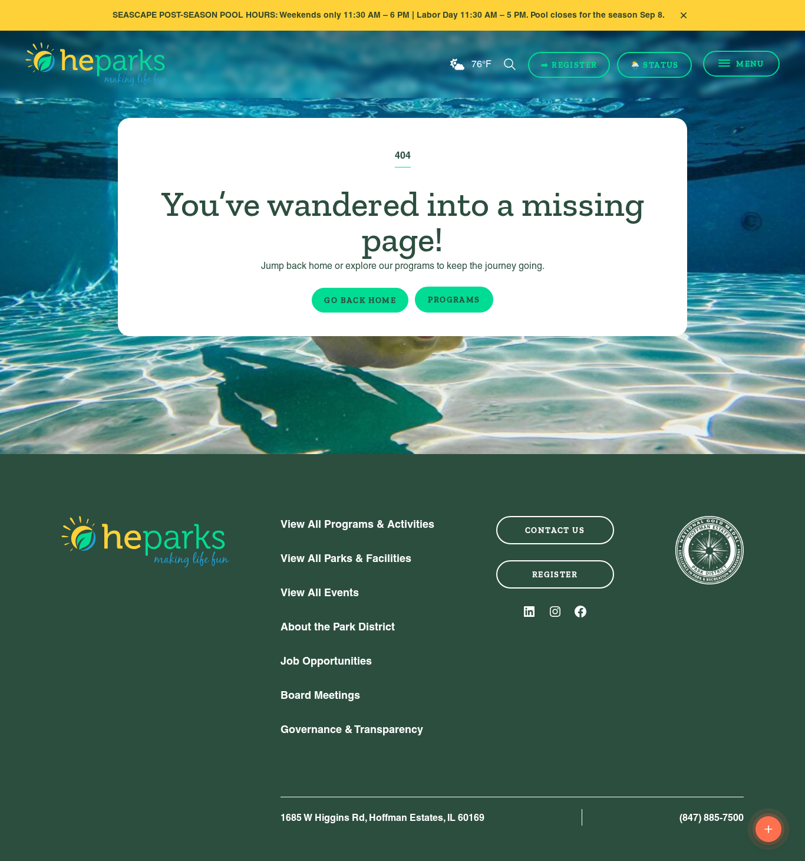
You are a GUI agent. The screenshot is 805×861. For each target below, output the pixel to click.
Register (555, 574)
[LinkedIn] (529, 611)
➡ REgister (569, 65)
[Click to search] (510, 64)
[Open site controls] (768, 829)
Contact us (555, 530)
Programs (454, 299)
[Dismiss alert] (683, 15)
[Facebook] (580, 611)
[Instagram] (555, 611)
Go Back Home (360, 300)
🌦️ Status (654, 65)
